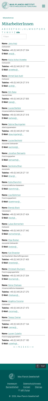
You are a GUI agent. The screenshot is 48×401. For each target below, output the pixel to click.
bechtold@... (14, 147)
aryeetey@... (14, 70)
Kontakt (26, 387)
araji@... (12, 54)
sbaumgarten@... (16, 134)
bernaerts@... (14, 160)
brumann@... (14, 279)
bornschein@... (15, 234)
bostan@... (13, 247)
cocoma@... (14, 311)
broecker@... (14, 263)
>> (33, 347)
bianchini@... (14, 189)
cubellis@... (14, 343)
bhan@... (12, 176)
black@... (13, 218)
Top (43, 366)
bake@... (12, 102)
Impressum (12, 383)
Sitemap (38, 387)
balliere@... (13, 118)
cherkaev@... (14, 295)
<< (14, 347)
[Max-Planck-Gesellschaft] (13, 377)
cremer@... (13, 327)
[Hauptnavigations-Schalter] (43, 6)
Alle (18, 32)
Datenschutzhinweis (32, 383)
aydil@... (12, 86)
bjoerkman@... (15, 201)
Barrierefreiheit (12, 387)
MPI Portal (25, 390)
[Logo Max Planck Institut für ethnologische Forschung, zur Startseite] (19, 5)
